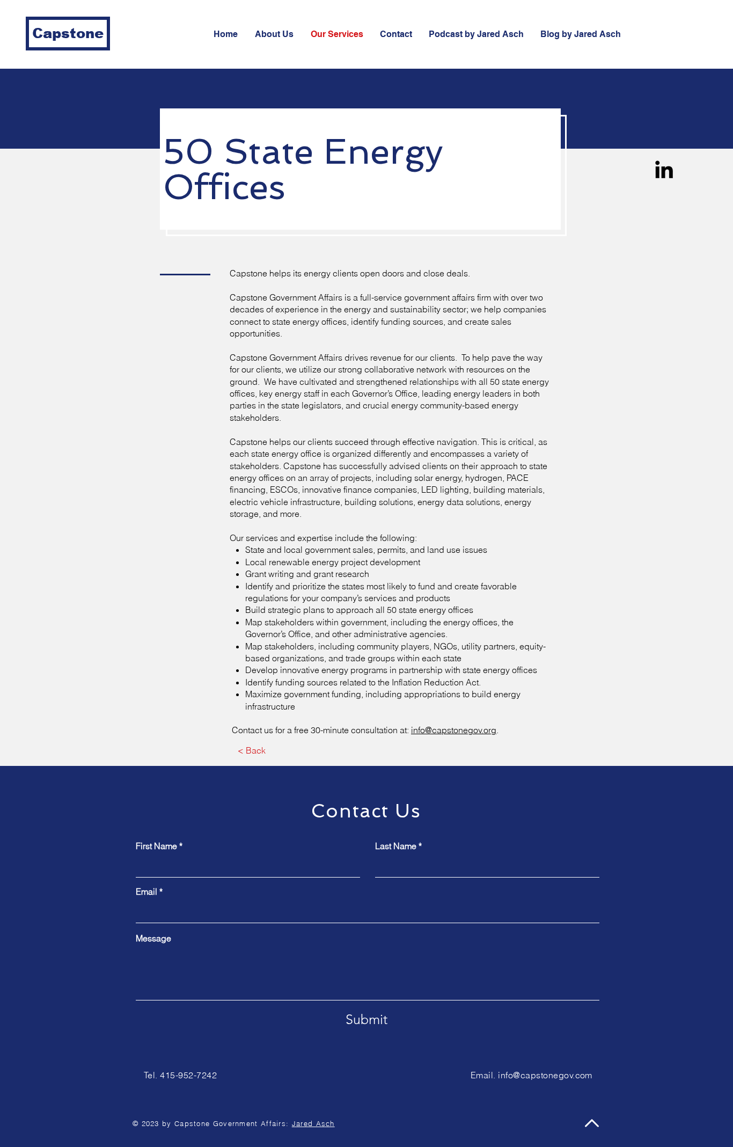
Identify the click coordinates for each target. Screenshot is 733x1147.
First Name (156, 846)
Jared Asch (313, 1123)
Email (146, 891)
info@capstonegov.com (545, 1075)
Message (153, 938)
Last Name (395, 846)
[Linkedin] (664, 169)
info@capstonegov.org (453, 730)
